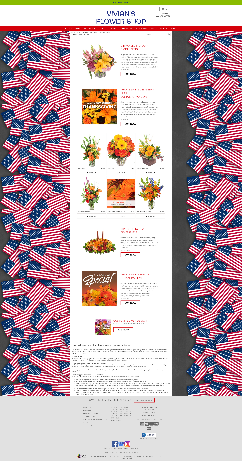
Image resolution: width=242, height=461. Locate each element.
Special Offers (128, 29)
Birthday (93, 29)
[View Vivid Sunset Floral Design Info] (91, 150)
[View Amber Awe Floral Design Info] (121, 150)
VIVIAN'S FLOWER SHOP (121, 17)
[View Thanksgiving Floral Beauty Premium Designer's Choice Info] (121, 193)
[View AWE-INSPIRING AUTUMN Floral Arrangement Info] (150, 193)
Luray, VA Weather (110, 452)
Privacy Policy (138, 457)
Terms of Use (127, 458)
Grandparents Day (77, 29)
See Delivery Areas (144, 400)
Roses (102, 29)
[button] (164, 9)
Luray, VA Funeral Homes (113, 449)
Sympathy (113, 29)
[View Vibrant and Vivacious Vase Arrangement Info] (91, 193)
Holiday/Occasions (146, 29)
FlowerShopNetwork (122, 457)
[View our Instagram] (127, 446)
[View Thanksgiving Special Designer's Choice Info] (101, 289)
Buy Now (130, 73)
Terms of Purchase (153, 457)
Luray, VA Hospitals (131, 449)
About (163, 29)
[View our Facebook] (115, 446)
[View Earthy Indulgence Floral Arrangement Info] (150, 150)
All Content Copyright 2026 (102, 457)
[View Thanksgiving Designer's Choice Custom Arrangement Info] (101, 107)
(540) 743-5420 (165, 17)
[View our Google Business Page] (121, 446)
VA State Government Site (128, 452)
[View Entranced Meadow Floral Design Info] (101, 60)
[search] (169, 34)
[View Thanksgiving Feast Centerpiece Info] (101, 242)
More (173, 29)
